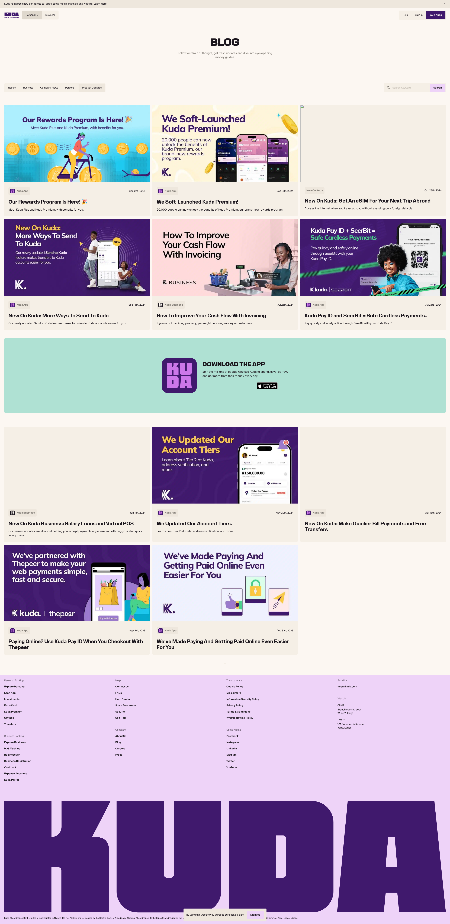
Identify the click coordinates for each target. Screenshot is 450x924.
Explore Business (15, 742)
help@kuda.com (347, 686)
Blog (118, 742)
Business (50, 15)
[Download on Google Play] (214, 385)
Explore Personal (14, 686)
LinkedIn (231, 748)
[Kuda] (11, 15)
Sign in (419, 15)
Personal (70, 88)
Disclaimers (233, 693)
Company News (49, 88)
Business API (12, 755)
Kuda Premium (13, 712)
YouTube (231, 767)
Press (118, 755)
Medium (231, 755)
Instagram (232, 742)
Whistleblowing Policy (239, 718)
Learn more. (100, 4)
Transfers (10, 724)
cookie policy (236, 915)
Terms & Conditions (238, 712)
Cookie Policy (234, 686)
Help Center (122, 699)
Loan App (10, 693)
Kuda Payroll (12, 780)
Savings (9, 718)
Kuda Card (10, 705)
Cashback (10, 767)
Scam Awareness (125, 705)
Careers (120, 748)
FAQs (118, 693)
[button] (444, 3)
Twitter (230, 761)
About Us (120, 736)
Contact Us (122, 686)
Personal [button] (31, 15)
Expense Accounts (15, 773)
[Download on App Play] (238, 385)
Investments (12, 699)
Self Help (120, 718)
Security (120, 712)
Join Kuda (436, 15)
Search (437, 88)
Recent (12, 88)
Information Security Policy (242, 699)
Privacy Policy (234, 705)
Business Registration (17, 761)
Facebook (232, 736)
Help (405, 15)
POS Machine (12, 748)
